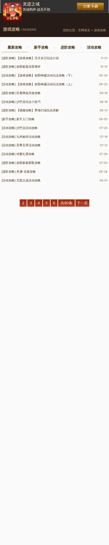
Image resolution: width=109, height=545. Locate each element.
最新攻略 (15, 47)
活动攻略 (94, 47)
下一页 (82, 203)
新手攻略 (41, 47)
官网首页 (84, 30)
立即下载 (90, 7)
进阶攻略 (68, 47)
